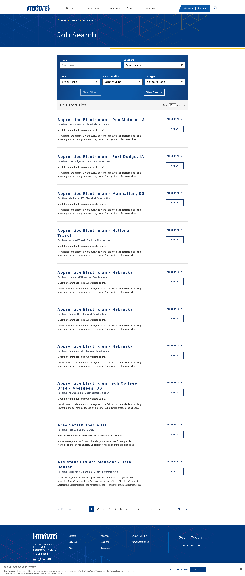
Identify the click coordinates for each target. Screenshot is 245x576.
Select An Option (113, 81)
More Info (173, 119)
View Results (154, 92)
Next (181, 509)
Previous (66, 509)
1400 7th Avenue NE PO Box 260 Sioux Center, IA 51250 (44, 547)
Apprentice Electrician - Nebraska (95, 272)
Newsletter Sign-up (140, 542)
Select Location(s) (135, 65)
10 (144, 508)
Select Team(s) (70, 81)
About (130, 8)
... (151, 508)
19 (158, 508)
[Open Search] (215, 8)
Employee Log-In (139, 536)
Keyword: (65, 60)
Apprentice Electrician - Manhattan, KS (101, 193)
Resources (151, 8)
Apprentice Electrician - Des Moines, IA (101, 119)
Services (71, 8)
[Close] (241, 569)
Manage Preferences (179, 570)
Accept (198, 570)
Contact (202, 8)
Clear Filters (90, 92)
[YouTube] (49, 559)
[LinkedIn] (34, 559)
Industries (93, 8)
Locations (114, 8)
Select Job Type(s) (156, 81)
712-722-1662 (40, 553)
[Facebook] (44, 559)
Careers (188, 8)
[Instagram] (39, 559)
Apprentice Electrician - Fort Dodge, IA (100, 156)
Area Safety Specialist (82, 425)
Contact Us (187, 545)
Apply (174, 129)
